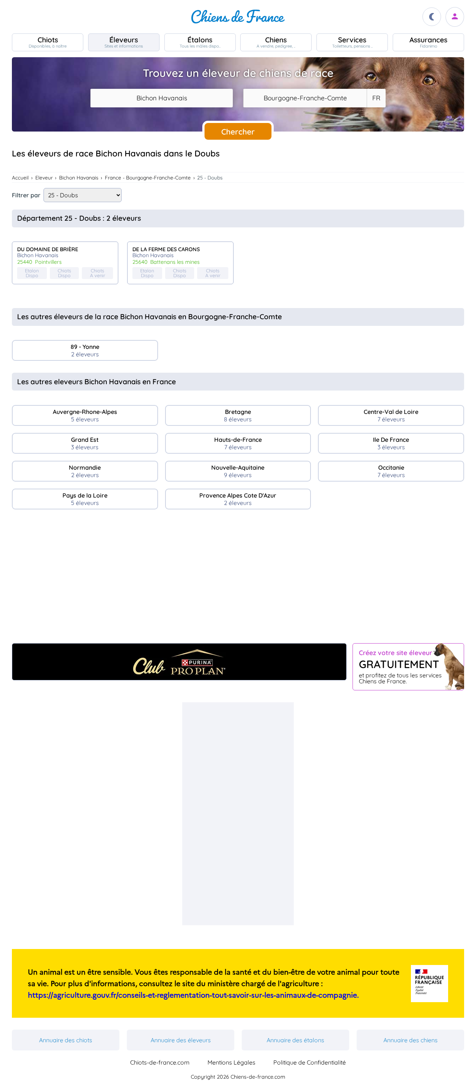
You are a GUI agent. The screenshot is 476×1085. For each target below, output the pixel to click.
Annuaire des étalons (295, 1040)
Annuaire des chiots (65, 1040)
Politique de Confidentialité (309, 1062)
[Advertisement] (238, 579)
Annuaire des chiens (410, 1040)
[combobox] (161, 98)
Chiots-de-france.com (160, 1062)
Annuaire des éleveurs (181, 1040)
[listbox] (376, 98)
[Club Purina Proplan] (179, 661)
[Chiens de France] (238, 17)
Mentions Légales (231, 1062)
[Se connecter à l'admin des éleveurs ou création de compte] (454, 17)
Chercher (238, 131)
